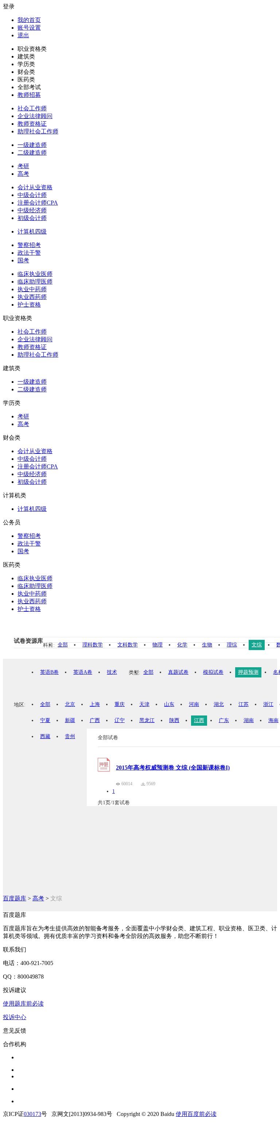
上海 (95, 704)
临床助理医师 (35, 281)
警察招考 (29, 245)
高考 (23, 174)
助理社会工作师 (38, 131)
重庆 (119, 704)
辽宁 (119, 720)
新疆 (70, 720)
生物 (207, 645)
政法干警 (29, 253)
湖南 (249, 720)
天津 (144, 704)
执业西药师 (32, 297)
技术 (112, 672)
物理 (157, 645)
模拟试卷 (213, 672)
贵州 (70, 736)
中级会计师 (32, 195)
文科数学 (127, 645)
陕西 (174, 720)
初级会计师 (32, 218)
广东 (224, 720)
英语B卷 (49, 672)
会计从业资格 (35, 187)
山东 (169, 704)
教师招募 (29, 95)
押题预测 (248, 672)
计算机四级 (32, 231)
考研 (23, 166)
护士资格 (29, 304)
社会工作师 (32, 108)
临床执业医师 (35, 274)
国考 (23, 260)
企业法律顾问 (35, 116)
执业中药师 (32, 289)
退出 (23, 35)
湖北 (219, 704)
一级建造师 (32, 145)
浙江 (268, 704)
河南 (194, 704)
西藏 (45, 736)
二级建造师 (32, 152)
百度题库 (14, 898)
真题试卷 (178, 672)
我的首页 (29, 20)
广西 (95, 720)
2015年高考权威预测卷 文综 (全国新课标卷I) (173, 767)
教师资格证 (32, 124)
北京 (70, 704)
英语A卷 (82, 672)
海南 (273, 720)
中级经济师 (32, 210)
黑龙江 (147, 720)
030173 (32, 1114)
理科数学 (92, 645)
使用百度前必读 (196, 1114)
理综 (232, 645)
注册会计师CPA (38, 203)
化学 (182, 645)
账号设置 (29, 27)
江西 (199, 720)
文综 (257, 645)
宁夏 (45, 720)
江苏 (243, 704)
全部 (63, 645)
